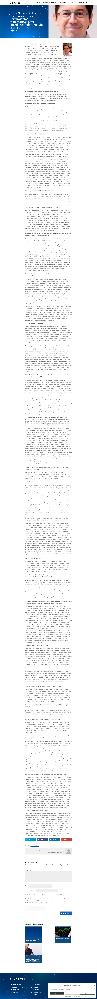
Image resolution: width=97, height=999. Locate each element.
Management (46, 3)
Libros (75, 3)
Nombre (27, 886)
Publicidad (16, 989)
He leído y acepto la (38, 903)
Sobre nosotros (17, 984)
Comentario (28, 870)
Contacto (15, 992)
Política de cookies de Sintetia (68, 996)
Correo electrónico (30, 891)
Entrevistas (39, 3)
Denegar (72, 993)
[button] (94, 985)
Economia (36, 989)
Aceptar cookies (57, 993)
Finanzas (70, 3)
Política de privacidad (77, 996)
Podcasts (81, 3)
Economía (53, 3)
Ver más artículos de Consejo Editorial (55, 852)
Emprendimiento (62, 3)
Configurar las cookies (87, 993)
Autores (15, 987)
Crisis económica (34, 846)
